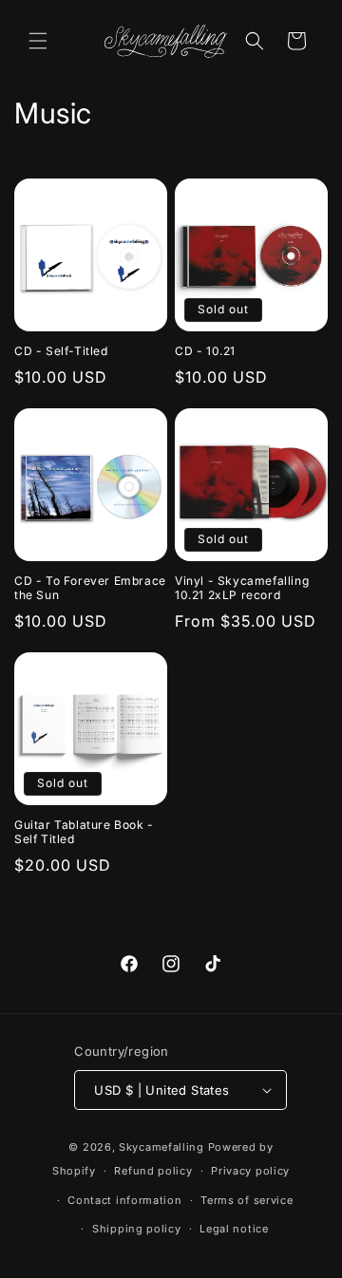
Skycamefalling (161, 1147)
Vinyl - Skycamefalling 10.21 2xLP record (242, 588)
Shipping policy (136, 1228)
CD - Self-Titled (61, 351)
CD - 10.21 (205, 351)
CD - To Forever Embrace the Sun (90, 588)
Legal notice (234, 1228)
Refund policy (153, 1170)
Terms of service (246, 1200)
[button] (38, 41)
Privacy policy (250, 1170)
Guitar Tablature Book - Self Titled (84, 832)
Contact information (124, 1200)
